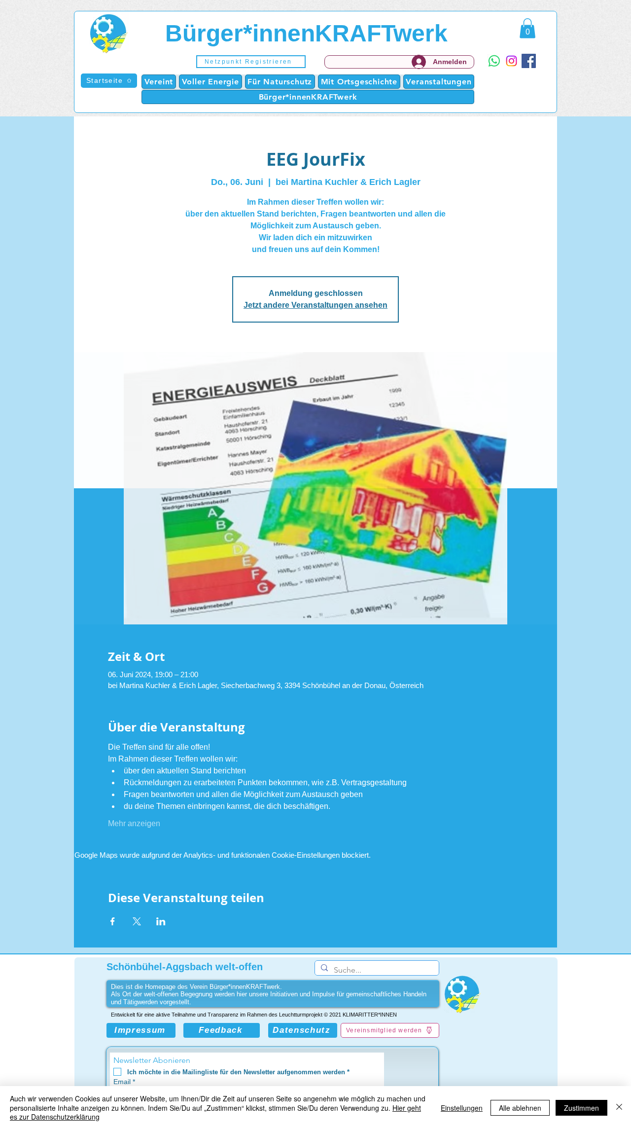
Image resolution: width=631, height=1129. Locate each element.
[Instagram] (511, 61)
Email (124, 1082)
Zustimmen (581, 1108)
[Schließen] (619, 1107)
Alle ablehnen (520, 1108)
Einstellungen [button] (462, 1108)
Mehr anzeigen (134, 823)
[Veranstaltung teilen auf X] (136, 921)
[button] (251, 61)
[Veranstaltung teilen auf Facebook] (112, 921)
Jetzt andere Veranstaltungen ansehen (315, 305)
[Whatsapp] (494, 61)
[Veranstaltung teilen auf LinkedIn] (161, 921)
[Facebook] (529, 61)
